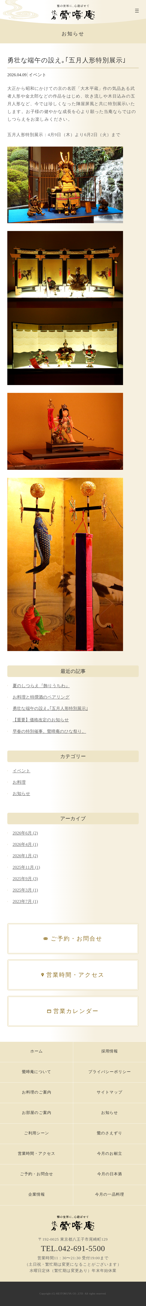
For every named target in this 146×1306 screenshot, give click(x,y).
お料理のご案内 (36, 1092)
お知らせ (21, 793)
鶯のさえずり (109, 1133)
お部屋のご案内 (36, 1112)
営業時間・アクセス (37, 1153)
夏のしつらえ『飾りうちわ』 (41, 685)
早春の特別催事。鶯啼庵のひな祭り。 (49, 731)
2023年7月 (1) (25, 901)
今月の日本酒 (109, 1174)
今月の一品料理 (109, 1194)
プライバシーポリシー (109, 1071)
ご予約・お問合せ (36, 1174)
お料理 (19, 782)
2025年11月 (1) (26, 867)
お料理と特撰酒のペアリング (41, 697)
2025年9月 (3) (25, 878)
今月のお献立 (109, 1153)
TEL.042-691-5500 (73, 1248)
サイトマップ (109, 1092)
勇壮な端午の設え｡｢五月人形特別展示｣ (50, 708)
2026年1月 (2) (25, 855)
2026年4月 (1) (25, 844)
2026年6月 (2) (25, 833)
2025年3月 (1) (25, 890)
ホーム (36, 1051)
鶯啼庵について (36, 1071)
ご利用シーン (36, 1133)
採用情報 (109, 1051)
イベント (21, 770)
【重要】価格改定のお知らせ (41, 720)
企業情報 (36, 1194)
